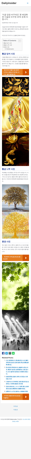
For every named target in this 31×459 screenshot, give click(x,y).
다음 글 (15, 409)
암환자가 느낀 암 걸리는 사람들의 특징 (17, 391)
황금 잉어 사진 (8, 43)
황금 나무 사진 (8, 45)
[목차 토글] (19, 40)
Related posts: (10, 49)
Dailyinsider (9, 3)
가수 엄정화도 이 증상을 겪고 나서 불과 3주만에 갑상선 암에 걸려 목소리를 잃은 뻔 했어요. (17, 362)
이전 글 (15, 406)
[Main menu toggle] (27, 3)
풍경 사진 (6, 47)
